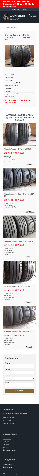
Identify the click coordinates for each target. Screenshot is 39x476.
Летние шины (7, 464)
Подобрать (19, 391)
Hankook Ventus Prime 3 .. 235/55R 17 (19, 241)
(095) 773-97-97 (8, 420)
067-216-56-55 (9, 6)
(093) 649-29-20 (8, 423)
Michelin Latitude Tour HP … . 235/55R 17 (19, 195)
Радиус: (7, 363)
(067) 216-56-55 (8, 417)
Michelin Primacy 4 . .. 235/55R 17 (17, 286)
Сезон (7, 382)
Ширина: (8, 369)
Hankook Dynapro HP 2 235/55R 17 (18, 331)
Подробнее (30, 165)
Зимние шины (7, 467)
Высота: (7, 376)
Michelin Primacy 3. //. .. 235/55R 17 (17, 149)
